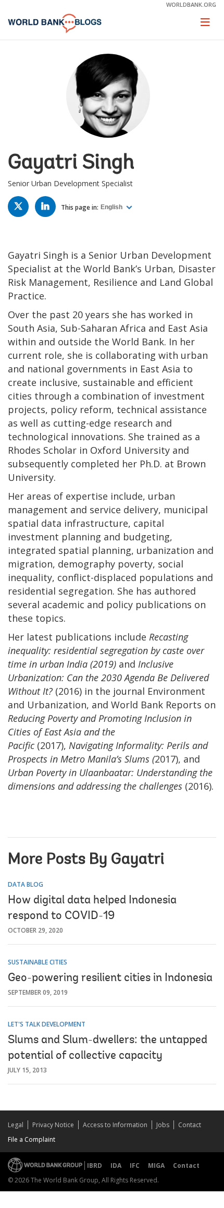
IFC (135, 1165)
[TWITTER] (21, 208)
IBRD (94, 1165)
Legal (15, 1124)
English (112, 207)
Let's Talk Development (46, 1024)
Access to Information (115, 1124)
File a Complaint (31, 1139)
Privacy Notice (53, 1124)
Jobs (162, 1124)
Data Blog (25, 884)
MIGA (156, 1165)
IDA (115, 1165)
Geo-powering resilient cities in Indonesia (110, 978)
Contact (189, 1124)
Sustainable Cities (37, 962)
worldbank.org (191, 4)
